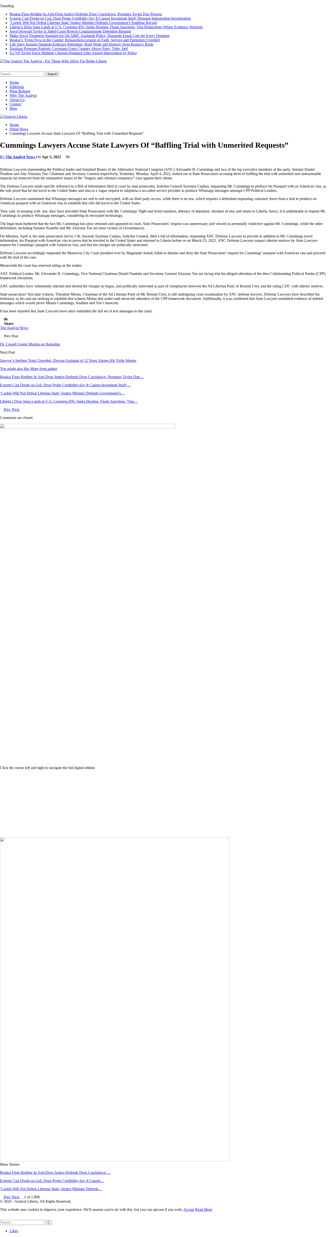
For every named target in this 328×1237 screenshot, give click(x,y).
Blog (13, 108)
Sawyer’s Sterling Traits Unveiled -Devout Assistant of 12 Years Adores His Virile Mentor (68, 360)
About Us (17, 100)
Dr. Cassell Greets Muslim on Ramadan (30, 344)
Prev (7, 409)
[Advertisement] (164, 803)
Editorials (17, 87)
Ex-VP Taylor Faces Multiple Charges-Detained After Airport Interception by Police (73, 53)
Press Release (20, 91)
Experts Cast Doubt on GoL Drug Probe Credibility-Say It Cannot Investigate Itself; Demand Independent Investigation (100, 18)
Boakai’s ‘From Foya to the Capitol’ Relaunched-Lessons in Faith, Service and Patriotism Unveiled (85, 40)
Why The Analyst (23, 95)
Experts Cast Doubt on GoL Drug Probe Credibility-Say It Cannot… (52, 1181)
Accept (188, 1209)
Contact (15, 104)
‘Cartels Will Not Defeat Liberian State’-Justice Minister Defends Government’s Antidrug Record (83, 23)
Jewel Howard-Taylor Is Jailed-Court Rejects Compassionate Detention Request (70, 31)
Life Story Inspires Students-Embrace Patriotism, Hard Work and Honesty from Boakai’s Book (81, 44)
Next (16, 409)
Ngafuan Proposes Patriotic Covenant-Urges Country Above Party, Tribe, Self (69, 49)
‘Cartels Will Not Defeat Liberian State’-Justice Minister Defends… (51, 1189)
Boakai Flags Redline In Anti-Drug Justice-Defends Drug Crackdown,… (55, 1172)
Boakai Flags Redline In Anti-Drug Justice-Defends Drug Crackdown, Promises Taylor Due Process (86, 14)
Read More (203, 1209)
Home (14, 82)
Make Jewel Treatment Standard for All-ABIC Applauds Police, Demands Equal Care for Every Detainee (90, 36)
